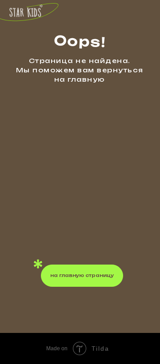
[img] (26, 11)
